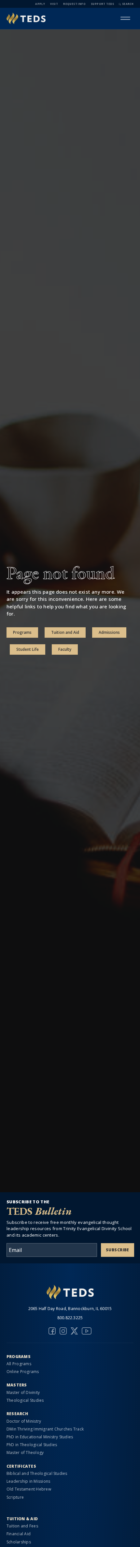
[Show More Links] (125, 18)
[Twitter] (74, 1331)
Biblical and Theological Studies (37, 1473)
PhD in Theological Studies (32, 1444)
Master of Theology (25, 1452)
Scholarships (19, 1542)
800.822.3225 (70, 1317)
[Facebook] (52, 1331)
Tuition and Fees (22, 1526)
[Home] (26, 18)
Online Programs (23, 1371)
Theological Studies (25, 1400)
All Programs (19, 1364)
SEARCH (127, 4)
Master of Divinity (23, 1392)
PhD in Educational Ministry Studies (40, 1437)
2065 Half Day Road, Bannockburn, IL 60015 (70, 1308)
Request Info (74, 4)
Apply (40, 4)
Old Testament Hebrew (29, 1489)
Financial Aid (19, 1534)
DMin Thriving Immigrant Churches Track (45, 1429)
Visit (54, 4)
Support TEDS (102, 4)
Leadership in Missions (28, 1481)
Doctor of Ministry (24, 1421)
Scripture (15, 1497)
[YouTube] (86, 1331)
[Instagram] (63, 1331)
